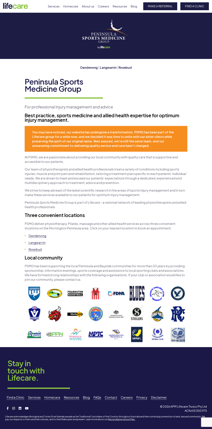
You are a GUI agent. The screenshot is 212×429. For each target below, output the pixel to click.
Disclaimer (159, 397)
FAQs (97, 397)
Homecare (70, 6)
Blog (134, 6)
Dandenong (89, 67)
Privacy (141, 397)
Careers (103, 6)
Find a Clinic (194, 6)
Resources (120, 6)
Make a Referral (160, 6)
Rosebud (125, 67)
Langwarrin (108, 67)
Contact (111, 397)
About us (88, 6)
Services (54, 6)
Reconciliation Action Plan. (121, 419)
